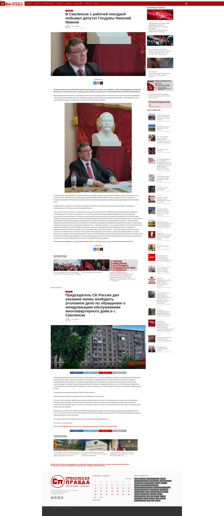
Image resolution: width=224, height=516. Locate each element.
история (165, 491)
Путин (147, 491)
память (157, 496)
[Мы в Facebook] (61, 497)
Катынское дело (100, 241)
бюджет (152, 498)
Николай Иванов (117, 241)
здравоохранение (140, 496)
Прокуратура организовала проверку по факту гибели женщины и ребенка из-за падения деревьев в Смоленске (68, 454)
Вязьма (158, 500)
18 (112, 491)
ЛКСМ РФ (164, 483)
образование (145, 494)
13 (123, 488)
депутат (92, 241)
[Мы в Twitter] (52, 497)
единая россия (149, 483)
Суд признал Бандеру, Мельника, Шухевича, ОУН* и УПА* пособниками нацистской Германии (94, 454)
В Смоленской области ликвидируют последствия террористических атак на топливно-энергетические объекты (90, 464)
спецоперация (154, 480)
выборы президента (65, 241)
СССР (148, 500)
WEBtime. (73, 507)
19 (117, 491)
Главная (28, 3)
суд (153, 500)
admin (77, 26)
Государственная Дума (80, 241)
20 (123, 491)
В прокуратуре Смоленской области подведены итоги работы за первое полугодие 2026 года (122, 454)
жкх (148, 496)
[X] (101, 82)
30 (101, 497)
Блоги (96, 3)
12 (117, 488)
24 (106, 494)
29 (95, 497)
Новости (37, 3)
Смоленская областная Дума (149, 485)
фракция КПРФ (128, 241)
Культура (68, 3)
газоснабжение (63, 426)
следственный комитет (90, 426)
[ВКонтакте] (94, 82)
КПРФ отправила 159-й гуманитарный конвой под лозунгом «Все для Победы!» (67, 273)
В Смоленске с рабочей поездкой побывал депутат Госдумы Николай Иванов (78, 465)
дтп (152, 496)
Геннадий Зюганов (165, 480)
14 (128, 488)
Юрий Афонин (139, 498)
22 (95, 494)
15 (95, 491)
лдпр (157, 498)
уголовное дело (111, 426)
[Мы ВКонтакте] (55, 497)
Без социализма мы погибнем (92, 272)
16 (101, 491)
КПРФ (109, 241)
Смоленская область (153, 478)
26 (117, 494)
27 (123, 494)
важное (163, 478)
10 (106, 488)
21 (128, 491)
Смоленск (102, 426)
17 (106, 491)
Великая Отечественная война (143, 487)
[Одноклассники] (98, 82)
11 (112, 488)
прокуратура (77, 426)
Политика (59, 3)
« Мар (94, 500)
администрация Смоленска (162, 487)
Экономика (78, 3)
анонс (146, 498)
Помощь (157, 483)
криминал (153, 494)
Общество (88, 3)
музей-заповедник (140, 500)
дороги (137, 494)
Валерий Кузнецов (156, 491)
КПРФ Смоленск (154, 489)
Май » (98, 500)
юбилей (163, 498)
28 (128, 494)
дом (70, 426)
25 (112, 494)
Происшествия (48, 3)
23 (101, 494)
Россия (160, 494)
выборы (137, 485)
